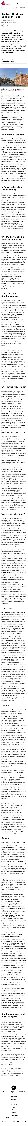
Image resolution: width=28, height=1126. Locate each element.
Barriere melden (14, 1115)
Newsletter (14, 1104)
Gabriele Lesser (7, 21)
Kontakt (14, 1110)
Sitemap (14, 1102)
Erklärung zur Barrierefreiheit (14, 1118)
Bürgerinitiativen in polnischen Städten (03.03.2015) (13, 7)
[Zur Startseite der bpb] (6, 5)
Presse (14, 1112)
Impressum (14, 1096)
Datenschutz (13, 1099)
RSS (14, 1107)
